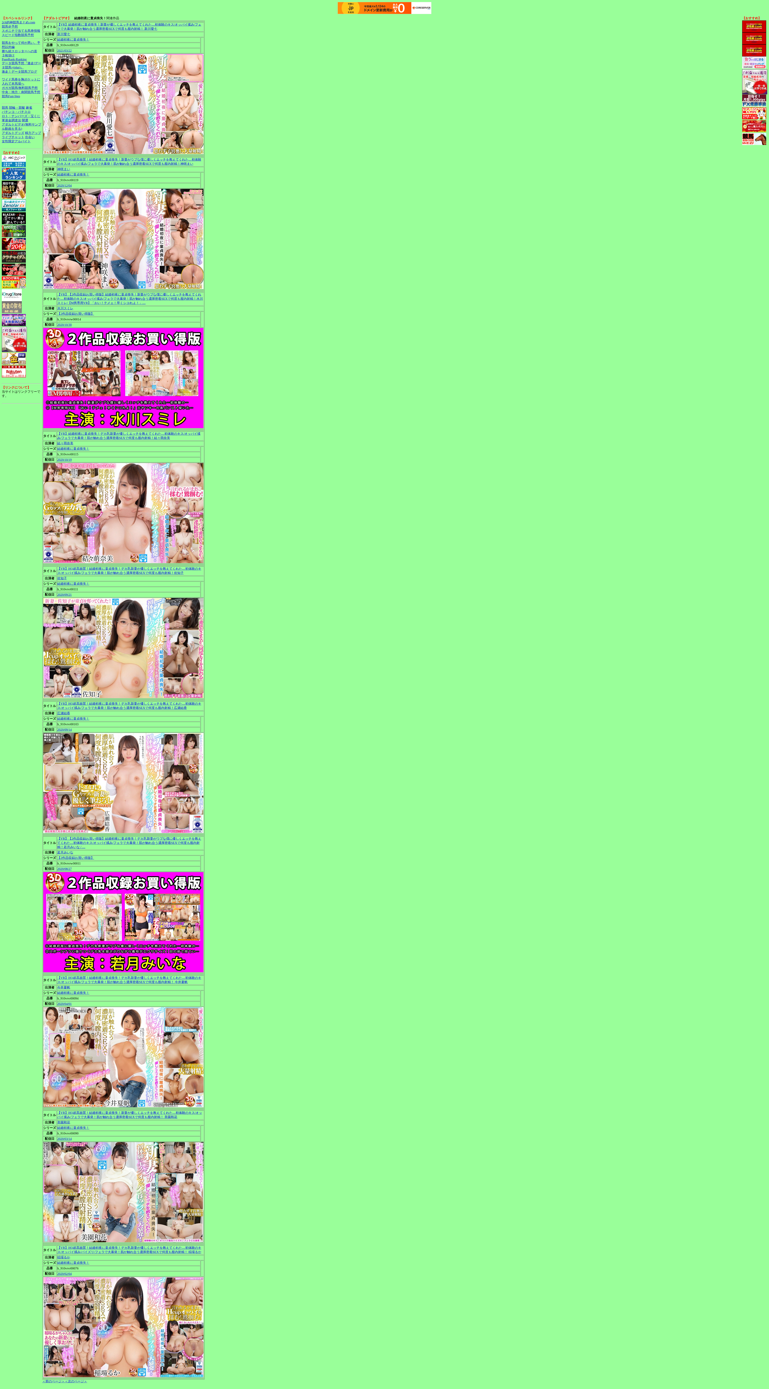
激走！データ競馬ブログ (19, 71)
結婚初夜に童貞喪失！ (73, 39)
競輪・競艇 (17, 107)
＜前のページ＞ (53, 1381)
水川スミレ (65, 308)
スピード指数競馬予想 (18, 35)
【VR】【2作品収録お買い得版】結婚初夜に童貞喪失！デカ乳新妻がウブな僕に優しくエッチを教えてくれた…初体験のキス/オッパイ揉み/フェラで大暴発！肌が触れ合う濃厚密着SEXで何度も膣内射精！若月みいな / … (129, 843)
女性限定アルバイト (16, 141)
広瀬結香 (63, 713)
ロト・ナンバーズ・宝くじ (21, 116)
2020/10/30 (64, 324)
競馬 (5, 107)
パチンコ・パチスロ (16, 112)
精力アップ (33, 133)
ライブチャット (13, 137)
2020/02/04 (64, 1273)
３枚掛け (8, 55)
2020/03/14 (64, 1138)
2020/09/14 (64, 729)
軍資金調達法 (11, 120)
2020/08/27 (64, 869)
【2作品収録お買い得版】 (75, 313)
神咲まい (63, 169)
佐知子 (62, 578)
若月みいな (65, 852)
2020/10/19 (64, 459)
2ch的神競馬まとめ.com (18, 22)
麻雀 (29, 107)
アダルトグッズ (13, 133)
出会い (30, 137)
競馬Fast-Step (11, 96)
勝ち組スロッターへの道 (19, 51)
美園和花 (63, 1122)
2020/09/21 (64, 594)
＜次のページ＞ (76, 1381)
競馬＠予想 (10, 26)
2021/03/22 (64, 50)
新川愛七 (63, 34)
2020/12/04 (64, 185)
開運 (25, 120)
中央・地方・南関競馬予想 (21, 92)
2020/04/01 (64, 1004)
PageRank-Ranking (14, 59)
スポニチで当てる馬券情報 (21, 30)
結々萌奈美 (65, 443)
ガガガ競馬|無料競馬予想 (20, 88)
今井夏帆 (63, 987)
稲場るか (63, 1257)
